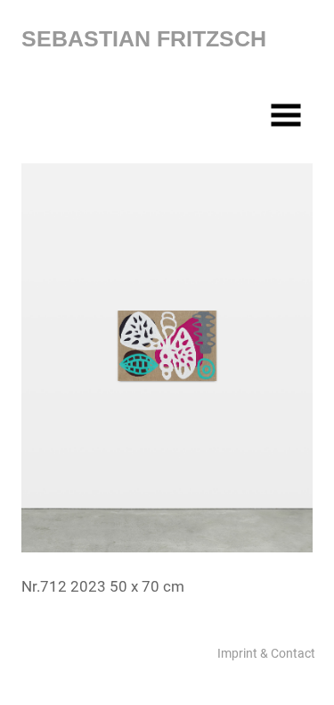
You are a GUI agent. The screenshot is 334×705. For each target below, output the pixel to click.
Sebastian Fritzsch (143, 38)
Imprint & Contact (266, 653)
